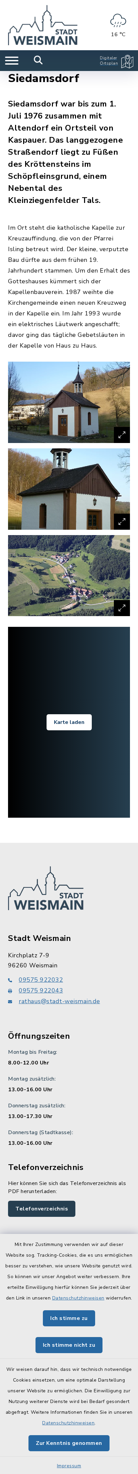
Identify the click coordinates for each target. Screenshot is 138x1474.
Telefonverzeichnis (41, 1208)
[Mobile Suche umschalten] (38, 60)
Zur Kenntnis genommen (69, 1443)
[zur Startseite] (42, 25)
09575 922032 (41, 980)
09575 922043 (41, 990)
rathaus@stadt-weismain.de (59, 1001)
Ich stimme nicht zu (69, 1345)
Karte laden (69, 722)
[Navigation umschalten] (11, 61)
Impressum (69, 1466)
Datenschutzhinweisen (78, 1298)
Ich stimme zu (69, 1318)
